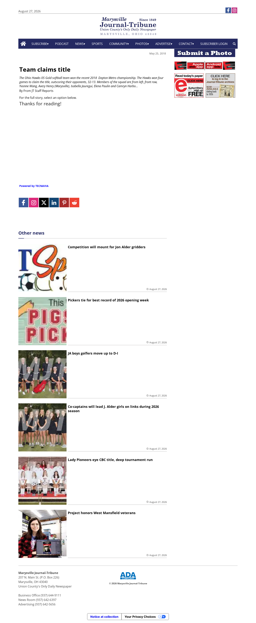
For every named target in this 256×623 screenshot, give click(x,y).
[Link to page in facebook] (228, 10)
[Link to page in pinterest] (64, 202)
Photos (141, 44)
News (79, 44)
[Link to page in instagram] (234, 10)
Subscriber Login (214, 44)
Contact (185, 44)
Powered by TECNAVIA (34, 186)
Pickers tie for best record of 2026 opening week (108, 300)
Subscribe (39, 44)
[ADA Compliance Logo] (128, 580)
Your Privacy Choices (140, 617)
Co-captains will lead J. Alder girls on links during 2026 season (113, 408)
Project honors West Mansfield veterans (101, 513)
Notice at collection (104, 617)
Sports (97, 44)
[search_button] (234, 44)
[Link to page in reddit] (74, 202)
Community (118, 44)
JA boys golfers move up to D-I (93, 353)
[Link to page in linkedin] (54, 202)
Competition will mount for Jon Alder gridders (106, 247)
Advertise (163, 44)
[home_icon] (23, 43)
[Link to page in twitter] (44, 202)
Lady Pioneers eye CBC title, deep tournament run (110, 459)
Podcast (62, 44)
